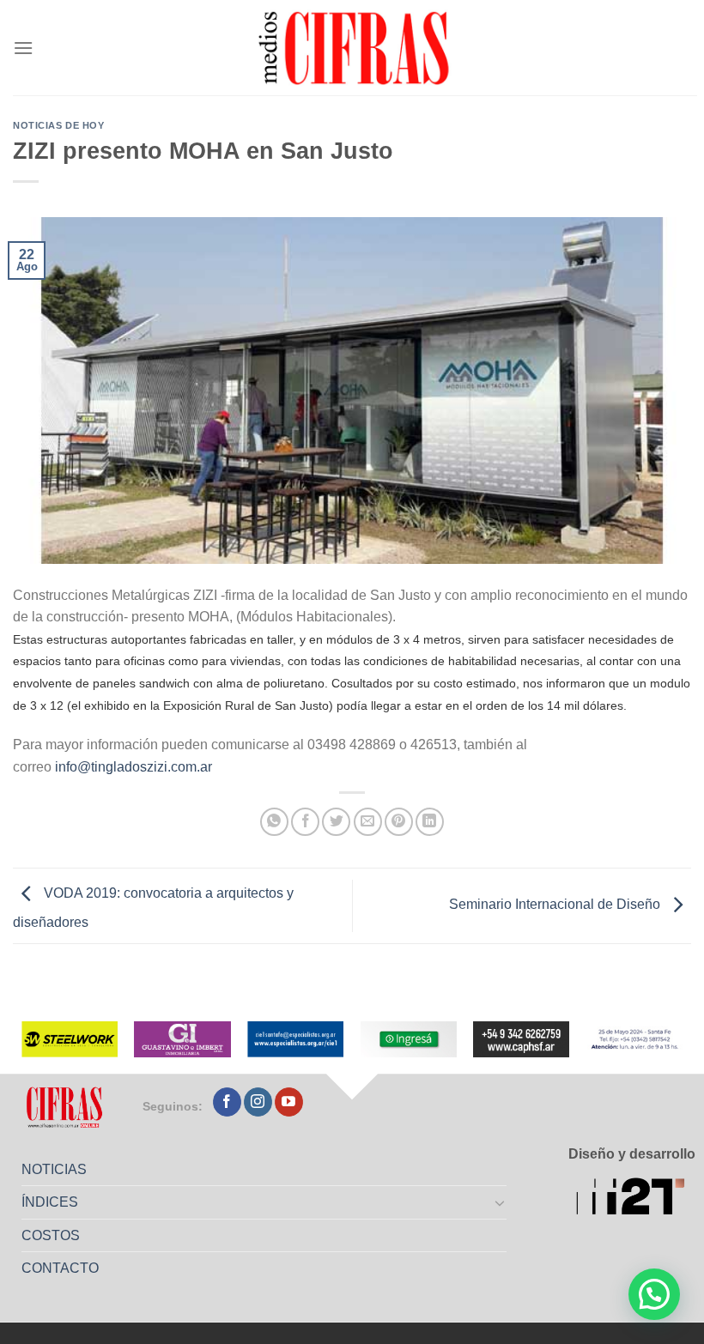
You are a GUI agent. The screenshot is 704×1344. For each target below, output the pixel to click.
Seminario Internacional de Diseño (556, 905)
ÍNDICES (49, 1202)
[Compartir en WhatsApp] (274, 822)
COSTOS (50, 1235)
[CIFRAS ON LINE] (355, 47)
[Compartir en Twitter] (336, 822)
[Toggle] (500, 1202)
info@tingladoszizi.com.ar (133, 767)
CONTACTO (60, 1268)
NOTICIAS (54, 1169)
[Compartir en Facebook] (305, 822)
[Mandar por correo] (368, 822)
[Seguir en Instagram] (258, 1102)
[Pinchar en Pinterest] (399, 822)
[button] (654, 1294)
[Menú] (23, 48)
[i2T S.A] (635, 1198)
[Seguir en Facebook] (227, 1102)
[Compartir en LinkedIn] (430, 822)
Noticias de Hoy (58, 125)
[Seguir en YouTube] (289, 1102)
